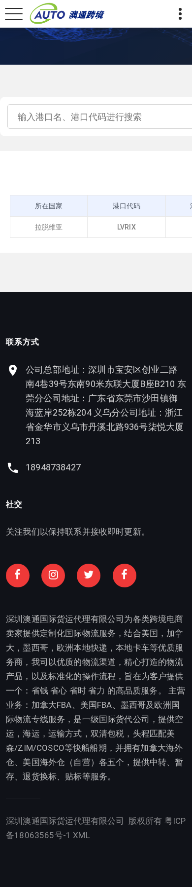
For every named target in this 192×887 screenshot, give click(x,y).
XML (81, 835)
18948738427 (53, 467)
